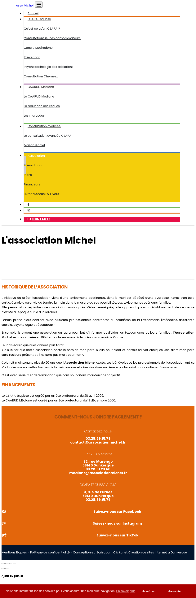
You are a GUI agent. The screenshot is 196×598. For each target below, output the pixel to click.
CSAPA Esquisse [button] (39, 19)
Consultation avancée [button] (44, 126)
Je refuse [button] (148, 591)
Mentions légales (14, 552)
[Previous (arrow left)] (3, 568)
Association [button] (36, 156)
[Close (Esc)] (3, 563)
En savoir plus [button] (125, 591)
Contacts (41, 219)
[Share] (6, 563)
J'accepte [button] (174, 591)
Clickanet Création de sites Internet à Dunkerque (150, 552)
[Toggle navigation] (38, 5)
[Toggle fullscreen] (10, 563)
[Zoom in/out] (14, 563)
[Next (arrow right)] (6, 568)
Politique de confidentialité (50, 552)
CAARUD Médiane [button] (41, 87)
